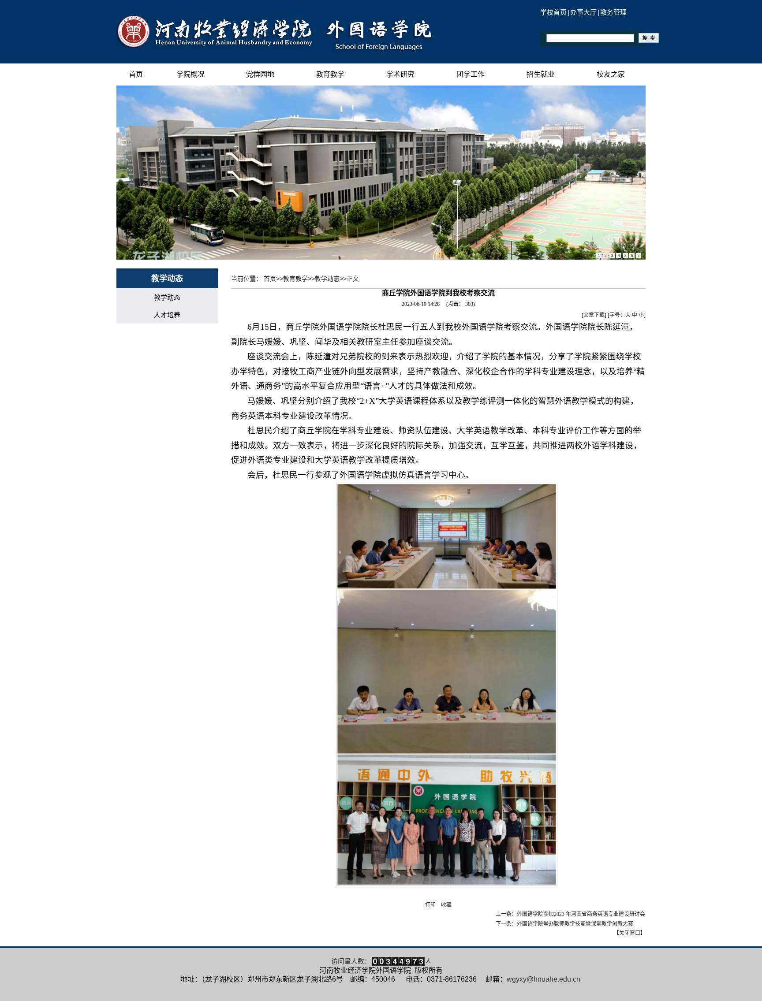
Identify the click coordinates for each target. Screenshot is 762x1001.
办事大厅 (583, 12)
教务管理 (613, 12)
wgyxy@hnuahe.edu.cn (543, 979)
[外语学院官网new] (276, 50)
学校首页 (553, 12)
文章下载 (594, 315)
